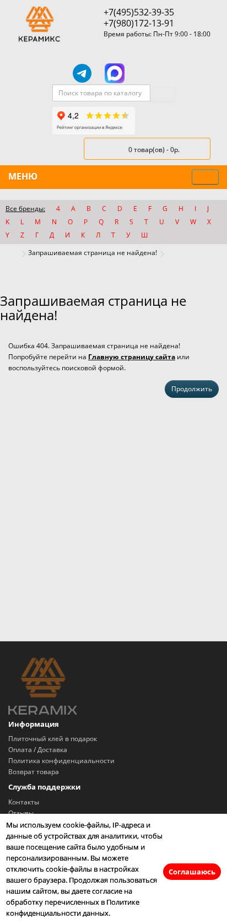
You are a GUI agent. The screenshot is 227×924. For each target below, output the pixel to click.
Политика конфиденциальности (61, 760)
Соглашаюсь (192, 872)
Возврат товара (33, 771)
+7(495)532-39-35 (139, 12)
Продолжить (191, 388)
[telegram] (82, 73)
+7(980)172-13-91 (139, 23)
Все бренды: (25, 208)
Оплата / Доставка (37, 749)
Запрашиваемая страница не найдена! (92, 252)
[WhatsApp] (146, 73)
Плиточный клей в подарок (52, 738)
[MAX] (115, 73)
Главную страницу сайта (131, 356)
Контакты (23, 802)
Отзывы (21, 813)
